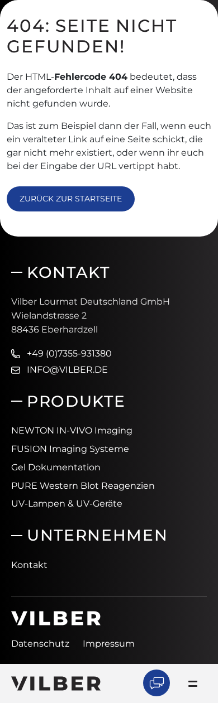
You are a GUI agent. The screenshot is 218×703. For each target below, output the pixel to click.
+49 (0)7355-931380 (69, 353)
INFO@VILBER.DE (67, 369)
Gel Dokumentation (56, 467)
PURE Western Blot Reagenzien (83, 485)
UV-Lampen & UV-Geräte (66, 503)
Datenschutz (40, 643)
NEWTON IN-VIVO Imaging (71, 430)
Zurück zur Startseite (71, 199)
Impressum (109, 643)
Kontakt (29, 565)
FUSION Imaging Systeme (70, 449)
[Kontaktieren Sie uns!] (156, 683)
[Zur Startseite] (56, 682)
